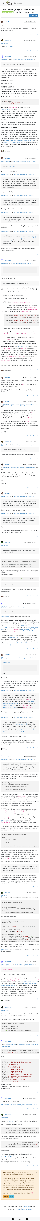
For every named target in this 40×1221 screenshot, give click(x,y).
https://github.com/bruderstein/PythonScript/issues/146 (18, 1104)
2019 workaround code (31, 982)
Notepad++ (26, 1206)
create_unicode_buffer (8, 1156)
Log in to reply (33, 15)
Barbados (7, 22)
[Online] (3, 56)
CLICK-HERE (9, 46)
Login (11, 1196)
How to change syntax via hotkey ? (23, 59)
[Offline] (3, 22)
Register (6, 1196)
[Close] (37, 1172)
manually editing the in (18, 140)
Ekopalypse (8, 542)
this (10, 1121)
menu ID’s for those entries (11, 142)
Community (18, 3)
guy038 (7, 401)
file (13, 637)
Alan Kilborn (8, 40)
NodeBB (18, 1209)
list (22, 346)
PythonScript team (29, 983)
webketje (7, 377)
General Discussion (8, 12)
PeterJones (8, 56)
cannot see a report (7, 985)
